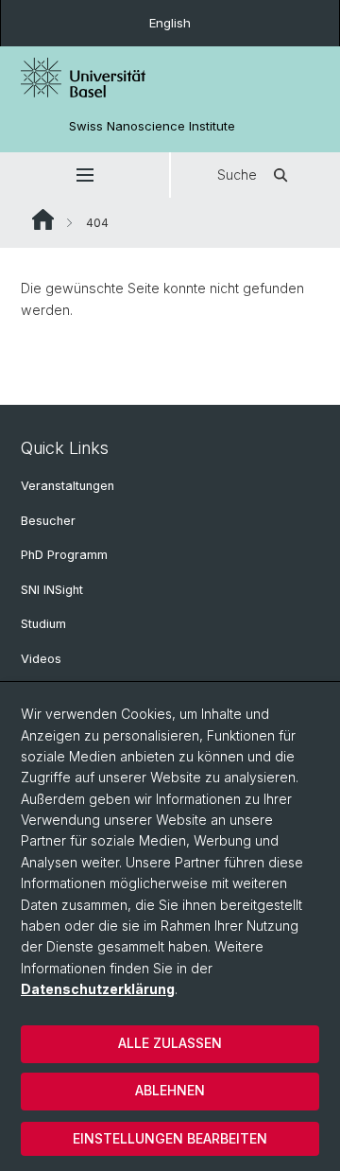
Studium (43, 624)
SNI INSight (52, 590)
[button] (84, 175)
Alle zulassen (170, 1043)
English (170, 22)
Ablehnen (170, 1090)
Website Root (43, 219)
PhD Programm (64, 555)
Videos (41, 659)
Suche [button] (237, 174)
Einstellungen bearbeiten (170, 1138)
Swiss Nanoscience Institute (152, 126)
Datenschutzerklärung (98, 989)
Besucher (48, 521)
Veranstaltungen (67, 486)
